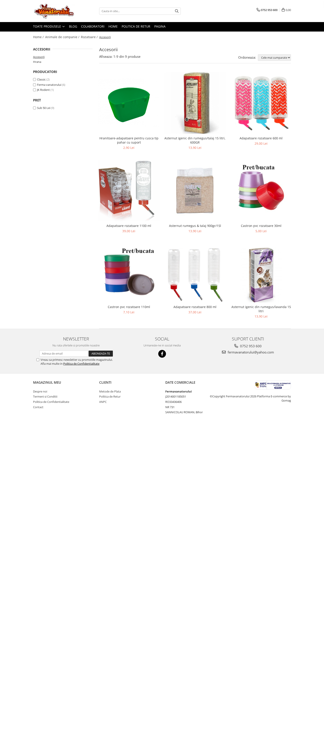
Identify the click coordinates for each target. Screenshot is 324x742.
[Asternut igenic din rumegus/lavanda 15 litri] (261, 275)
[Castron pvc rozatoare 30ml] (261, 190)
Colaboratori (92, 26)
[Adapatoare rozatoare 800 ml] (195, 275)
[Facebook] (162, 354)
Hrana (37, 62)
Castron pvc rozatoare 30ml (261, 226)
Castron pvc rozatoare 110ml (129, 307)
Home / (39, 37)
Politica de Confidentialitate (81, 364)
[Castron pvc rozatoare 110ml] (129, 275)
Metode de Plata (110, 391)
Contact (38, 407)
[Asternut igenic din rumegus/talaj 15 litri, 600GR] (195, 103)
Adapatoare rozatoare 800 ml (194, 307)
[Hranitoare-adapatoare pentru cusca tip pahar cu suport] (129, 102)
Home (113, 26)
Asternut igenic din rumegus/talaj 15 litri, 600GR (194, 140)
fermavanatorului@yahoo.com (250, 352)
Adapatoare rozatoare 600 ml (261, 138)
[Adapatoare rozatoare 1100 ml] (129, 191)
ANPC (103, 402)
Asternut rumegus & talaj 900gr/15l (195, 226)
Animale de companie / (62, 37)
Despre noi (40, 391)
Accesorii (39, 57)
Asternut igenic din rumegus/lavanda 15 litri (261, 309)
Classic (41, 79)
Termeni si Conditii (45, 396)
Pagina (160, 26)
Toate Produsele (47, 26)
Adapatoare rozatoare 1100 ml (128, 226)
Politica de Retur (136, 26)
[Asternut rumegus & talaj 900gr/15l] (195, 190)
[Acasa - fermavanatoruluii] (55, 11)
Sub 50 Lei (43, 108)
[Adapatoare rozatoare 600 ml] (261, 103)
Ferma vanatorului (49, 85)
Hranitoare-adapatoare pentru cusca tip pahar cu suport (128, 140)
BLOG (73, 26)
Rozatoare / (90, 37)
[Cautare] (177, 11)
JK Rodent (43, 90)
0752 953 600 (250, 346)
